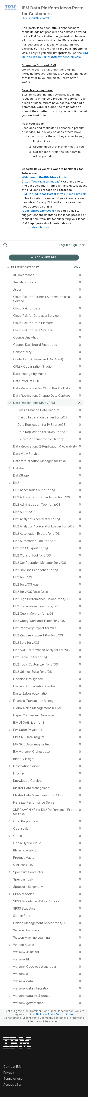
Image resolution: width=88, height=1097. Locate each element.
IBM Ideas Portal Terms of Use (54, 1014)
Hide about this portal (35, 18)
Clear (77, 267)
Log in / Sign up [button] (70, 245)
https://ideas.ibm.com (66, 57)
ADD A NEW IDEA (45, 257)
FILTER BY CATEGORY (25, 267)
